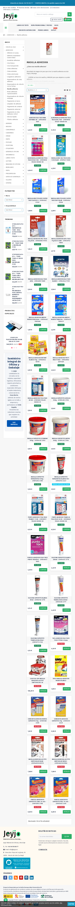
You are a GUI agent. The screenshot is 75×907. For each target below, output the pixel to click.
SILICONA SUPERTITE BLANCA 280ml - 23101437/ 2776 (60, 558)
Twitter (10, 878)
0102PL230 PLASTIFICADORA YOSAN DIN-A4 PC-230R (14, 339)
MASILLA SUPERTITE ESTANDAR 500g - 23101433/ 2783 (37, 439)
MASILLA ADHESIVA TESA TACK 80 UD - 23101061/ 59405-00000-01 (37, 400)
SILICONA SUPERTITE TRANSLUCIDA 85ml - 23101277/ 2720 (37, 640)
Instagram (26, 878)
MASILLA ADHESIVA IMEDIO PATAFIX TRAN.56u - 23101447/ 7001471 (61, 319)
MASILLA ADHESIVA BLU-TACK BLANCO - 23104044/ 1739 (61, 280)
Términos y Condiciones (11, 9)
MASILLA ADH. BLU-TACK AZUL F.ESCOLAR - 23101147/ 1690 (60, 159)
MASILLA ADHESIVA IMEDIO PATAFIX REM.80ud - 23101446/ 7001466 (37, 319)
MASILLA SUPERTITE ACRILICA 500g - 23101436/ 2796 (60, 399)
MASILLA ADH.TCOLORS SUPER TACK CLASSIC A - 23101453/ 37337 (37, 200)
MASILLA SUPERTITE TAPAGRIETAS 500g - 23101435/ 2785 (37, 479)
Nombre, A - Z (32, 90)
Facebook (5, 878)
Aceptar (71, 904)
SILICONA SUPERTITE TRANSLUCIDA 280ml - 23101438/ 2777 (61, 600)
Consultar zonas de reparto (13, 435)
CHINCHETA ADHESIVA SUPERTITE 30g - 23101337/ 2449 (61, 721)
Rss (16, 878)
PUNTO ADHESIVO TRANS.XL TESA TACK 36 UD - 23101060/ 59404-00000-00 (61, 519)
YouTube (21, 878)
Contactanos (55, 8)
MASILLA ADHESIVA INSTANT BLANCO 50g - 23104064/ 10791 (38, 360)
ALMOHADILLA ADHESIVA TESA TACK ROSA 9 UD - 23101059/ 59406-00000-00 (37, 160)
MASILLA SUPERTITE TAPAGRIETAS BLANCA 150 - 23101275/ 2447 (61, 479)
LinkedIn (32, 878)
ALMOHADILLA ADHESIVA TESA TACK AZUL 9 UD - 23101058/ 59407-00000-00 (61, 119)
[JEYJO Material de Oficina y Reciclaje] (10, 17)
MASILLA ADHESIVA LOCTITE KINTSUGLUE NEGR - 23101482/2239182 (61, 761)
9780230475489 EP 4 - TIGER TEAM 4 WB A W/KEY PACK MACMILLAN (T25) (18, 275)
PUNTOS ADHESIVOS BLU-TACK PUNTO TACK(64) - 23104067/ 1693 (37, 559)
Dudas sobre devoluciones (40, 8)
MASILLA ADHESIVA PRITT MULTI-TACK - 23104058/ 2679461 (61, 360)
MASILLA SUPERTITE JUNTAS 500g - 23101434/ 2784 (61, 439)
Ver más (30, 85)
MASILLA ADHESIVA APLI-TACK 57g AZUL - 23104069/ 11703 (37, 240)
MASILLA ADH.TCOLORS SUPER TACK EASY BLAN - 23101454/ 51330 (61, 200)
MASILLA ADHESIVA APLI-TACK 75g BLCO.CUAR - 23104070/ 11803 (61, 241)
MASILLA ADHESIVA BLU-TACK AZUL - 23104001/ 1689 (37, 280)
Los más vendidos (9, 8)
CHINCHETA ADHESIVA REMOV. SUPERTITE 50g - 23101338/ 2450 (37, 721)
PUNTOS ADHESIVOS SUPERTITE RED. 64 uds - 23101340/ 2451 (61, 801)
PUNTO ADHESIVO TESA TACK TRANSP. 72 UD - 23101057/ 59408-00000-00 (37, 519)
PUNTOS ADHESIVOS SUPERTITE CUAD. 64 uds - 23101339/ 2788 (37, 801)
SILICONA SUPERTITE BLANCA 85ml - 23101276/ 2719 (37, 599)
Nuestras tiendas (23, 8)
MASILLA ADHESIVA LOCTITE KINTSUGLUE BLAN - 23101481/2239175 (37, 761)
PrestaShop (43, 900)
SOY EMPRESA (14, 423)
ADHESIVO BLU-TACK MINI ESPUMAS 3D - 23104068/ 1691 (37, 119)
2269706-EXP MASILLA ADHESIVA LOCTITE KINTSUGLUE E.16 (37, 680)
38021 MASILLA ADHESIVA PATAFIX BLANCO (61, 679)
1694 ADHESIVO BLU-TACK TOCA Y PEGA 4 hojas (60, 639)
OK (67, 836)
